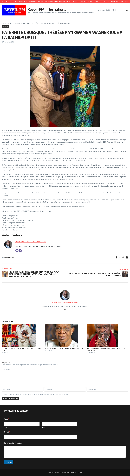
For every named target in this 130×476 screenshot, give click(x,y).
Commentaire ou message (13, 443)
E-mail (7, 432)
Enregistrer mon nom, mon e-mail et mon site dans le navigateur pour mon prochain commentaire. (36, 394)
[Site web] (65, 310)
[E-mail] (16, 250)
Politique (9, 23)
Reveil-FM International (47, 9)
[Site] (20, 250)
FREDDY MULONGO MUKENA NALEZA (30, 242)
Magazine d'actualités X (75, 472)
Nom (43, 427)
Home (4, 23)
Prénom (6, 427)
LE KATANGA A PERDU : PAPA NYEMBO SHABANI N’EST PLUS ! (64, 348)
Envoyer (9, 462)
